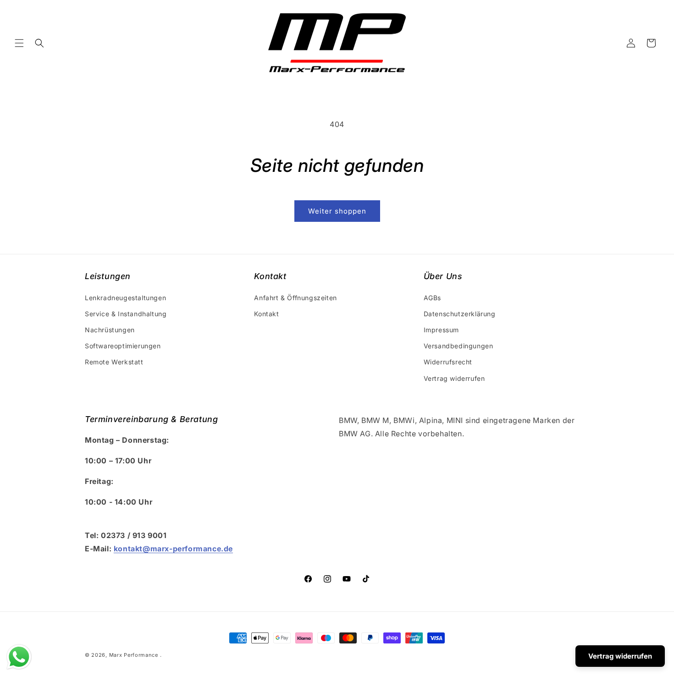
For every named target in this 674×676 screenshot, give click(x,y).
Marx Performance (133, 655)
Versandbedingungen (458, 346)
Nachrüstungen (110, 330)
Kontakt (266, 314)
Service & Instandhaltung (125, 314)
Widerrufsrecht (448, 362)
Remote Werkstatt (114, 362)
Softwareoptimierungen (123, 346)
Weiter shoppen (337, 211)
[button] (19, 43)
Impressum (441, 330)
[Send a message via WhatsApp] (19, 657)
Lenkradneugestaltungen (125, 298)
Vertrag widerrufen (454, 378)
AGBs (432, 298)
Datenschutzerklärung (460, 314)
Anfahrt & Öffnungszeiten (295, 298)
